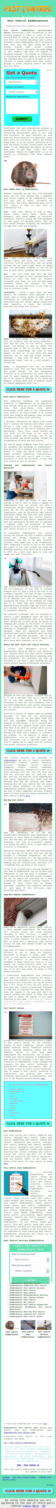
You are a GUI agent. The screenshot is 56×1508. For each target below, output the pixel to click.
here (28, 796)
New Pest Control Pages (24, 1477)
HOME (23, 16)
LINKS (28, 16)
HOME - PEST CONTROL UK (28, 1465)
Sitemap (5, 1477)
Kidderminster (10, 760)
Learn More (31, 1506)
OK (43, 1506)
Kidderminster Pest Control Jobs (19, 1432)
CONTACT (40, 16)
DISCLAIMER (49, 16)
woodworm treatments (33, 1220)
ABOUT (34, 16)
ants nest (23, 286)
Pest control (11, 758)
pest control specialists (16, 779)
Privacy (50, 1485)
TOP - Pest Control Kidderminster (20, 1443)
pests (34, 133)
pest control (46, 40)
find (11, 1135)
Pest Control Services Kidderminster (24, 1240)
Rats (15, 258)
